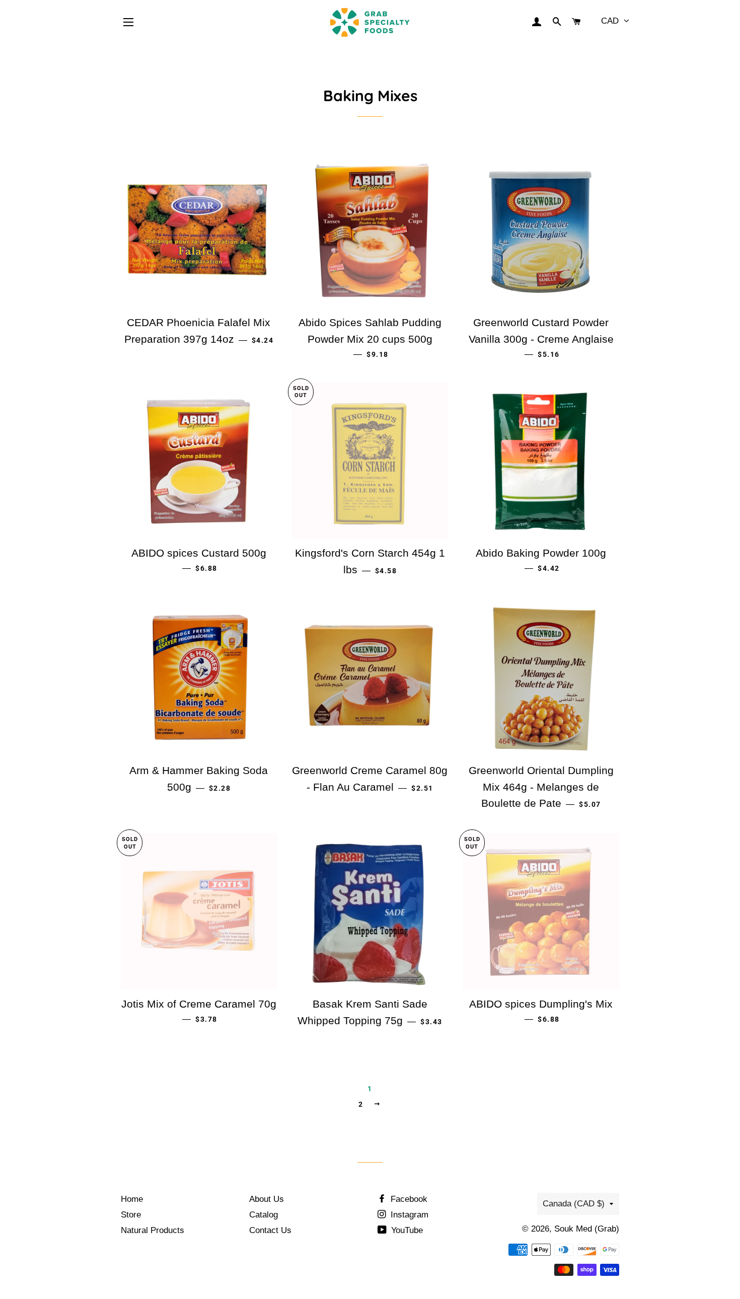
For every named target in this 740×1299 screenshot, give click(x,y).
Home (132, 1199)
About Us (266, 1199)
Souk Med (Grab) (586, 1229)
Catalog (263, 1214)
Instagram (408, 1214)
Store (131, 1214)
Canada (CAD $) (574, 1203)
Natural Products (152, 1230)
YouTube (406, 1230)
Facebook (407, 1199)
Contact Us (270, 1230)
